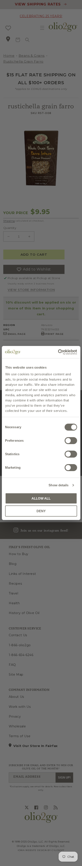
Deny (41, 511)
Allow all (41, 498)
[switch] (71, 440)
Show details (58, 485)
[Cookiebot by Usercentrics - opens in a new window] (58, 352)
